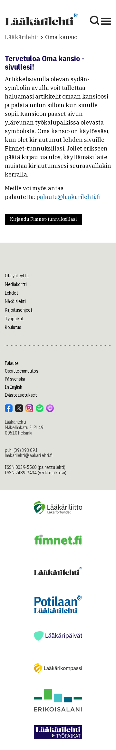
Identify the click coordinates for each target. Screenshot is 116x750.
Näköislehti (15, 301)
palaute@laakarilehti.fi (68, 197)
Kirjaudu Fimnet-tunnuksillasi (43, 219)
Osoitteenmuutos (21, 371)
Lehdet (11, 293)
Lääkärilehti (22, 37)
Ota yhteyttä (17, 276)
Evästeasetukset (21, 395)
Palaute (12, 363)
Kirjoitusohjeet (19, 310)
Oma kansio (61, 37)
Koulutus (13, 327)
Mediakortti (16, 284)
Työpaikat (14, 319)
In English (13, 387)
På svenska (15, 379)
